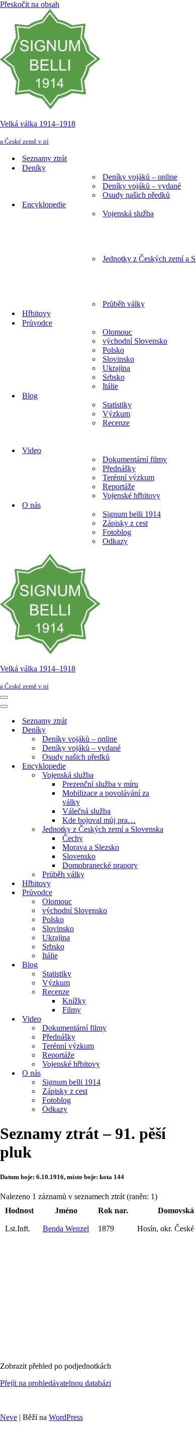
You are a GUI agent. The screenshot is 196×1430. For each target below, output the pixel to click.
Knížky (74, 1000)
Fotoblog (117, 532)
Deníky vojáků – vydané (142, 186)
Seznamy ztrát (44, 158)
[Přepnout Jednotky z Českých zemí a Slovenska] (176, 829)
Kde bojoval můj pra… (99, 820)
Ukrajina (116, 368)
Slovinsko (118, 359)
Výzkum (116, 413)
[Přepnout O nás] (176, 1073)
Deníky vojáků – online (140, 177)
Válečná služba (86, 811)
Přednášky (119, 468)
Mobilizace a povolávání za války (105, 797)
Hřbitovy (36, 313)
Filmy (71, 1010)
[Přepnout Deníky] (176, 730)
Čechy (72, 838)
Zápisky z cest (125, 523)
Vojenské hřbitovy (131, 495)
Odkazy (115, 541)
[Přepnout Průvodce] (176, 893)
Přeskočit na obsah (29, 4)
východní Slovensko (135, 341)
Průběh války (124, 304)
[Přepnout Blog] (176, 965)
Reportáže (119, 486)
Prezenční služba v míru (100, 784)
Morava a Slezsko (90, 847)
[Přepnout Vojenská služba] (176, 775)
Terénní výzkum (128, 477)
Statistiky (117, 404)
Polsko (113, 350)
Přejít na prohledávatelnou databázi (55, 1383)
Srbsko (114, 377)
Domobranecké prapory (100, 865)
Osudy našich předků (136, 195)
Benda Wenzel (66, 1228)
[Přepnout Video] (176, 1019)
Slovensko (78, 856)
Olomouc (117, 332)
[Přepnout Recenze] (176, 992)
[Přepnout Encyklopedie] (176, 766)
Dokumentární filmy (135, 459)
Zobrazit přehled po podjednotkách (55, 1366)
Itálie (110, 386)
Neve (8, 1417)
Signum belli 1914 (132, 514)
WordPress (66, 1417)
